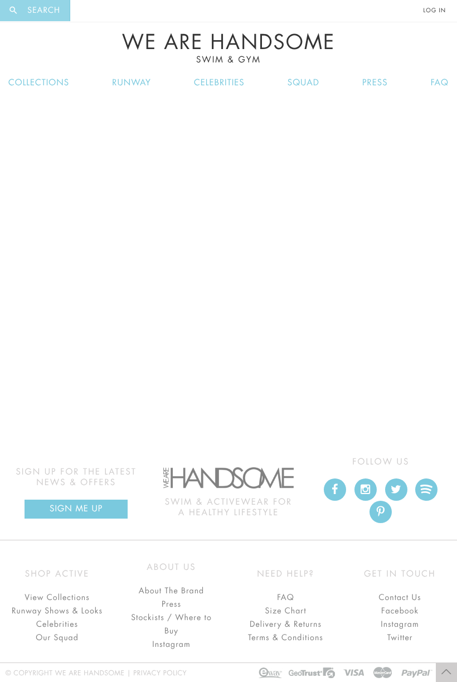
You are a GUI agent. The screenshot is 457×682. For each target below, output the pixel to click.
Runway (131, 83)
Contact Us (399, 598)
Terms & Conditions (285, 638)
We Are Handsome (229, 48)
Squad (303, 83)
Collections (38, 83)
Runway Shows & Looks (57, 611)
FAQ (440, 83)
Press (374, 83)
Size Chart (285, 611)
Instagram (171, 645)
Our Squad (57, 638)
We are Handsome (101, 10)
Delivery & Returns (286, 624)
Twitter (400, 638)
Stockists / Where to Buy (171, 624)
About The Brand (171, 591)
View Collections (57, 598)
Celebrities (219, 83)
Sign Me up (76, 509)
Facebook (400, 611)
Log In (435, 10)
